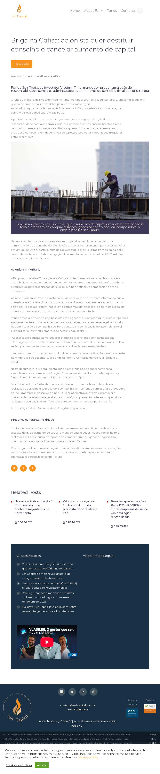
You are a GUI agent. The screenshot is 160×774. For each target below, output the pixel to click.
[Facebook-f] (61, 692)
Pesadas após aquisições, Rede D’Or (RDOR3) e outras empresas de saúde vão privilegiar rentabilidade (129, 509)
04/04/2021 (73, 522)
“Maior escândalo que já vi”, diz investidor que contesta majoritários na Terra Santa (34, 507)
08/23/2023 (25, 522)
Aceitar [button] (41, 765)
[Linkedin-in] (83, 692)
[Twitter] (72, 692)
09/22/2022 (121, 526)
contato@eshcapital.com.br (77, 705)
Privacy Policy (88, 757)
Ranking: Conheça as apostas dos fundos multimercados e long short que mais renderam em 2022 (48, 597)
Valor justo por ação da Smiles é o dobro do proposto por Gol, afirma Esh (80, 507)
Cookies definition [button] (19, 765)
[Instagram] (94, 692)
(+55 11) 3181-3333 (78, 709)
